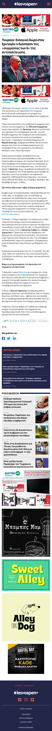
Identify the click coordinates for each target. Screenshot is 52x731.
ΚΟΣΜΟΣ (5, 35)
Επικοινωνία (29, 685)
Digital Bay (29, 727)
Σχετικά (18, 685)
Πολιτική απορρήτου (26, 718)
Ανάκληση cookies (26, 722)
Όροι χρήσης (26, 714)
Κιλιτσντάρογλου (10, 214)
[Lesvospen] (25, 5)
